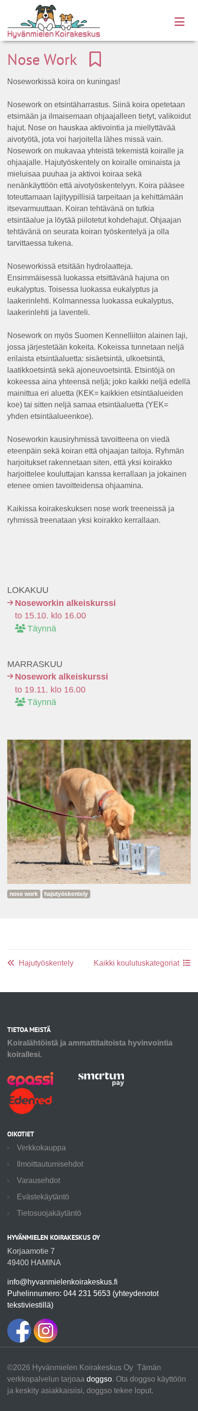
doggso (99, 1379)
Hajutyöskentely (46, 963)
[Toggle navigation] (179, 22)
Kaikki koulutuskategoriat (136, 963)
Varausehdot (38, 1180)
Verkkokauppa (41, 1148)
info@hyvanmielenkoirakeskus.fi (62, 1282)
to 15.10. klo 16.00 (65, 615)
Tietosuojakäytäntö (49, 1213)
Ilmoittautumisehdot (50, 1164)
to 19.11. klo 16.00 (61, 689)
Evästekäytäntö (43, 1197)
